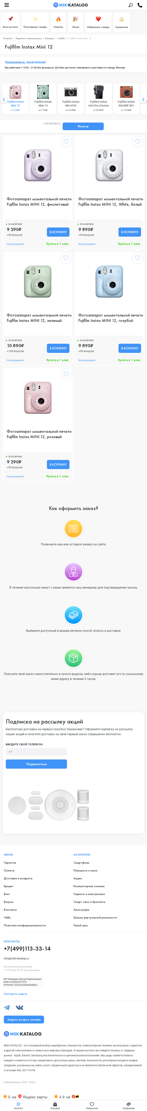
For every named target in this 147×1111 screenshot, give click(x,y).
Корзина (55, 1108)
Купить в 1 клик (58, 243)
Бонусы (8, 902)
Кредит (9, 886)
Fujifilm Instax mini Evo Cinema (98, 105)
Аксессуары (81, 910)
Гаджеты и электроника (89, 894)
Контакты (10, 910)
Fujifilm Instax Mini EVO (70, 105)
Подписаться (36, 764)
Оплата (9, 870)
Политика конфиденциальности (25, 925)
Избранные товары (98, 27)
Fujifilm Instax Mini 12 (15, 105)
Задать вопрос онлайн (24, 1020)
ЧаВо (7, 917)
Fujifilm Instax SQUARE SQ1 (126, 105)
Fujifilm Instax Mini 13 (43, 105)
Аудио (78, 878)
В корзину (58, 232)
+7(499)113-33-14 (27, 948)
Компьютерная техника (89, 886)
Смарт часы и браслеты (89, 902)
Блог (7, 894)
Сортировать (52, 124)
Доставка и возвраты (18, 878)
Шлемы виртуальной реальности (95, 917)
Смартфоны (81, 863)
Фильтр (83, 126)
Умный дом (81, 925)
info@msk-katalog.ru (16, 958)
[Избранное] (66, 142)
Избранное (92, 1108)
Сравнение (121, 27)
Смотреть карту (15, 994)
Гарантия (10, 863)
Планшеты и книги (85, 870)
